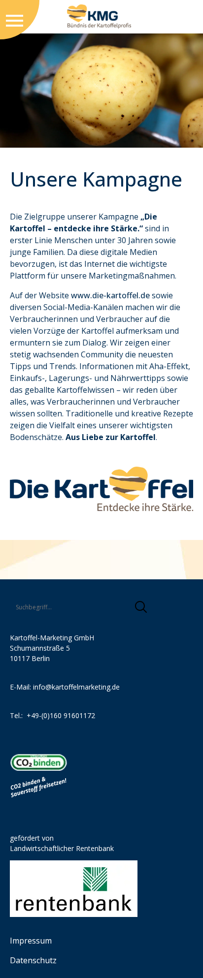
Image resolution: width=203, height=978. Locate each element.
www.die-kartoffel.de (110, 295)
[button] (141, 606)
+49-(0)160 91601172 (61, 715)
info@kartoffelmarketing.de (76, 687)
